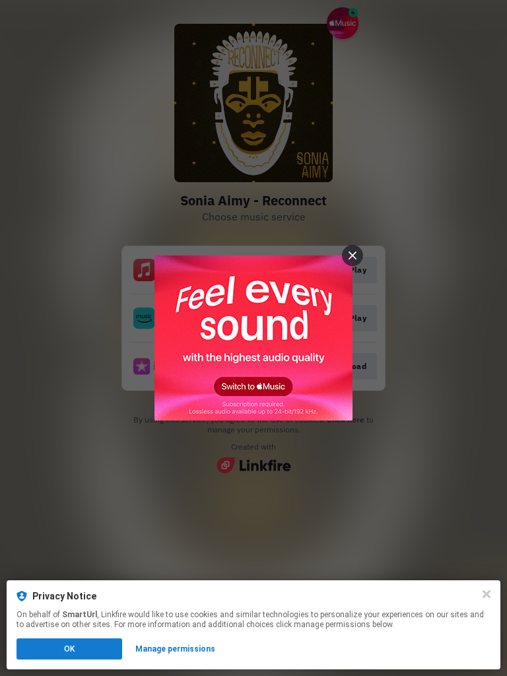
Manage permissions (175, 649)
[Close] (486, 594)
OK (69, 649)
